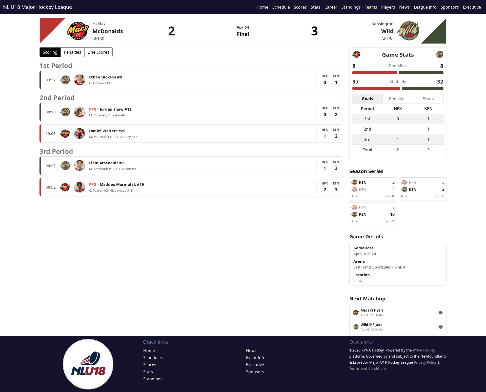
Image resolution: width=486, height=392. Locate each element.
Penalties (72, 52)
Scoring (50, 52)
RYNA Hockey (424, 350)
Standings (351, 7)
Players (388, 7)
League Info (425, 7)
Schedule (281, 7)
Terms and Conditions (368, 368)
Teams (371, 7)
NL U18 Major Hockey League (37, 7)
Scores (300, 7)
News (404, 7)
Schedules (153, 357)
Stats (315, 7)
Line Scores (98, 52)
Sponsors (450, 7)
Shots (428, 98)
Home (262, 7)
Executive (472, 7)
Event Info (256, 357)
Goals (367, 98)
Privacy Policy (425, 362)
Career (331, 7)
